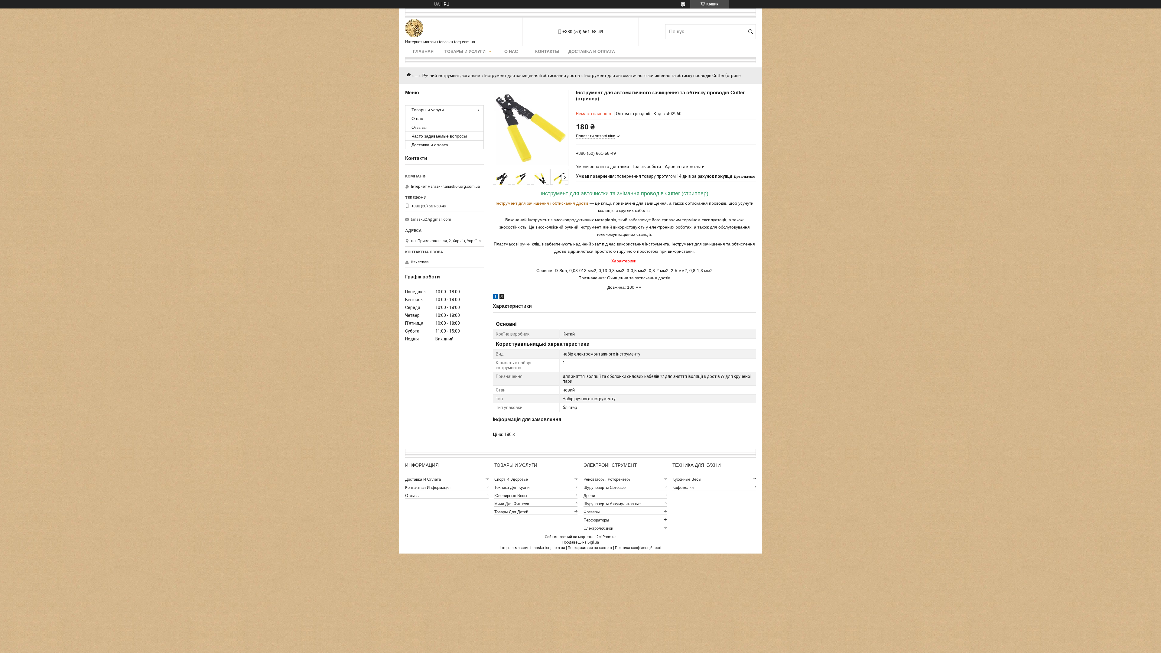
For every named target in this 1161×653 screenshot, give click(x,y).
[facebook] (495, 297)
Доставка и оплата (591, 51)
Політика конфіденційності (638, 548)
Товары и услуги (465, 51)
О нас (511, 51)
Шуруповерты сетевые (605, 487)
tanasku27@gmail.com (431, 219)
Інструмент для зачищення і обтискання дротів (542, 203)
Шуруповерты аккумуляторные (612, 504)
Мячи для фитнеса (511, 504)
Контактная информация (427, 487)
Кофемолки (683, 487)
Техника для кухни (511, 487)
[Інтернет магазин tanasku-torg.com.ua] (414, 28)
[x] (501, 297)
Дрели (589, 495)
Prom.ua (609, 537)
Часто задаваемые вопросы (439, 136)
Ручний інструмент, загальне (451, 75)
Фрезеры (592, 512)
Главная (423, 51)
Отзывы (419, 127)
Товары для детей (511, 512)
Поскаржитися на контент (590, 548)
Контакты (547, 51)
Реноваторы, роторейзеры (607, 479)
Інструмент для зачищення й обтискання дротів (532, 75)
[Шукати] (750, 31)
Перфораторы (596, 520)
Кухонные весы (686, 479)
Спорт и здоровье (511, 479)
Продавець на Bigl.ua (580, 542)
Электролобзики (598, 528)
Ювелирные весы (510, 495)
